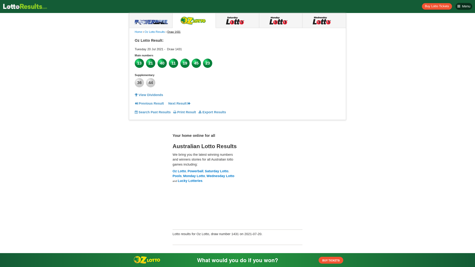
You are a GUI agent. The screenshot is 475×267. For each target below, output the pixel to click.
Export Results (214, 112)
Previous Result (151, 103)
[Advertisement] (307, 60)
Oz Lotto (179, 171)
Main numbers (144, 55)
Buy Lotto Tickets (437, 6)
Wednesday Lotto (220, 176)
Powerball (195, 171)
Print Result (186, 112)
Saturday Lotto (216, 171)
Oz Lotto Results (155, 31)
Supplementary (144, 75)
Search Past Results (154, 112)
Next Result (178, 103)
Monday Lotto (194, 176)
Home (138, 31)
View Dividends (150, 95)
